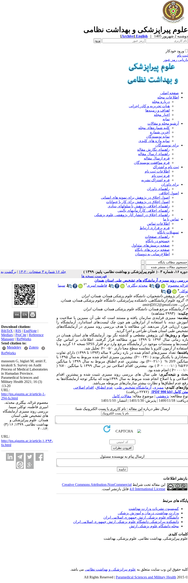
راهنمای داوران (158, 189)
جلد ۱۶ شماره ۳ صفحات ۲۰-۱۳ (42, 272)
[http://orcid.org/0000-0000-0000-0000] (163, 287)
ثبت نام (182, 55)
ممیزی (158, 387)
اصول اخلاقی (169, 193)
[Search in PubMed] (152, 287)
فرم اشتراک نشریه (155, 180)
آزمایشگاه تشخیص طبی (133, 387)
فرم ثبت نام (161, 176)
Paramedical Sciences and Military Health (146, 577)
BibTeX (7, 331)
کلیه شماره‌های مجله (154, 128)
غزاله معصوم (178, 285)
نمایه (166, 119)
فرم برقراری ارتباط (155, 228)
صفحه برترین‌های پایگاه (152, 250)
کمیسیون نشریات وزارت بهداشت (154, 509)
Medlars (7, 335)
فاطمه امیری (97, 285)
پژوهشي (162, 396)
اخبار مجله (162, 115)
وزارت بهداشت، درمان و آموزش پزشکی (148, 513)
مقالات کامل (121, 396)
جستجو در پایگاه (158, 241)
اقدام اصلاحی (83, 387)
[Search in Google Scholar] (157, 287)
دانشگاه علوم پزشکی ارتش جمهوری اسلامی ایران (141, 517)
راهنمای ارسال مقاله (154, 154)
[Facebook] (40, 457)
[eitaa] (20, 465)
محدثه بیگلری (137, 285)
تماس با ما (171, 219)
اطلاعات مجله (168, 97)
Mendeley (14, 347)
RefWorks (24, 339)
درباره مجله (161, 102)
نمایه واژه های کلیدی (154, 141)
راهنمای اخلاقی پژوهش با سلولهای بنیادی (139, 206)
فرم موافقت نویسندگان (152, 163)
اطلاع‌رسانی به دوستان (152, 254)
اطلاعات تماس (158, 224)
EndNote (30, 331)
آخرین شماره (160, 132)
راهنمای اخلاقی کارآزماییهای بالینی (144, 210)
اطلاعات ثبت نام (157, 171)
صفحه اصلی (169, 93)
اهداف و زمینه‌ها (157, 110)
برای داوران (170, 184)
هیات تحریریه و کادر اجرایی (149, 106)
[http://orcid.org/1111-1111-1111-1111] (122, 287)
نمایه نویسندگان (158, 136)
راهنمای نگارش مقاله (153, 149)
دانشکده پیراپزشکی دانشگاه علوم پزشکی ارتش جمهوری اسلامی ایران (126, 522)
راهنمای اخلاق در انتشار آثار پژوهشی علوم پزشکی (132, 215)
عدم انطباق (104, 387)
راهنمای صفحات (157, 237)
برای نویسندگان (167, 145)
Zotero (34, 347)
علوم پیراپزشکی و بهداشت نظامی (110, 569)
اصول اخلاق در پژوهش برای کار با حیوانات (138, 202)
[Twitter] (30, 457)
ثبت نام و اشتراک (166, 167)
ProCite (20, 335)
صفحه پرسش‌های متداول (150, 245)
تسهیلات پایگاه (168, 232)
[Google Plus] (30, 465)
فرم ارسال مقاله (157, 158)
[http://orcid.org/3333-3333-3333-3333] (174, 292)
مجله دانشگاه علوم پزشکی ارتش (154, 526)
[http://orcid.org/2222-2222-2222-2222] (80, 287)
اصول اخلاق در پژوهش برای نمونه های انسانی (135, 197)
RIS (18, 331)
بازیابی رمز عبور (175, 60)
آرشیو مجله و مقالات (163, 123)
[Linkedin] (10, 457)
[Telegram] (20, 457)
